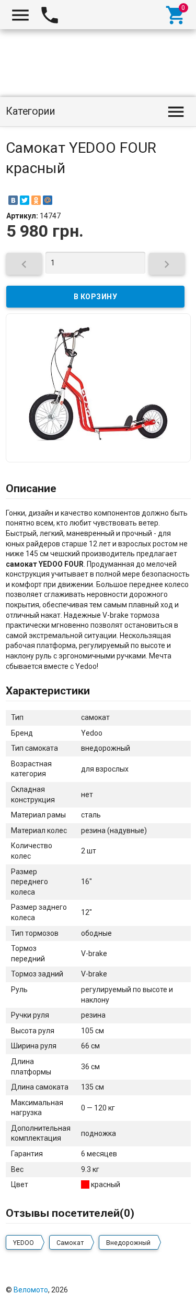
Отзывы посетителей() (70, 1213)
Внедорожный (128, 1243)
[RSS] (154, 1279)
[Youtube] (169, 1279)
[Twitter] (24, 200)
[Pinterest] (140, 1279)
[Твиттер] (126, 1279)
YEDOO (23, 1243)
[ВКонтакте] (13, 200)
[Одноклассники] (36, 200)
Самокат (70, 1243)
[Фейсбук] (112, 1279)
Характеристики (48, 691)
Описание (31, 488)
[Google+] (97, 1279)
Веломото (31, 1290)
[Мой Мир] (47, 200)
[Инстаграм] (183, 1279)
